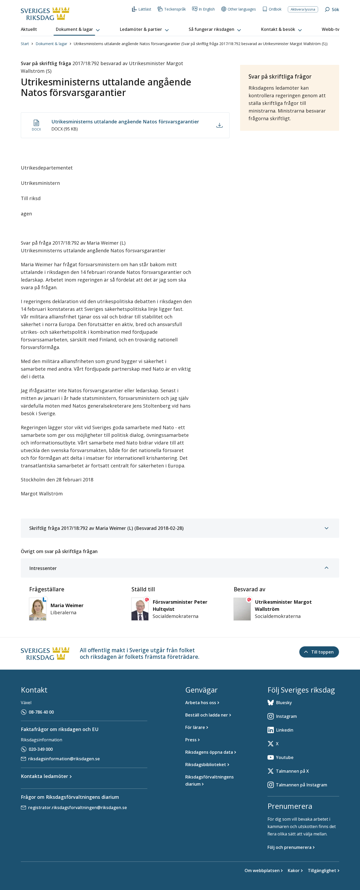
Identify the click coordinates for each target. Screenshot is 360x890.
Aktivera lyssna (303, 9)
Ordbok (275, 9)
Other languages (242, 9)
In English (207, 9)
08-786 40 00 (41, 712)
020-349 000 (41, 749)
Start (25, 43)
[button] (78, 29)
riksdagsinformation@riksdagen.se (64, 759)
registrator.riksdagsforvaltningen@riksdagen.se (77, 807)
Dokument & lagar (51, 43)
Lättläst (144, 9)
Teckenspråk (175, 9)
